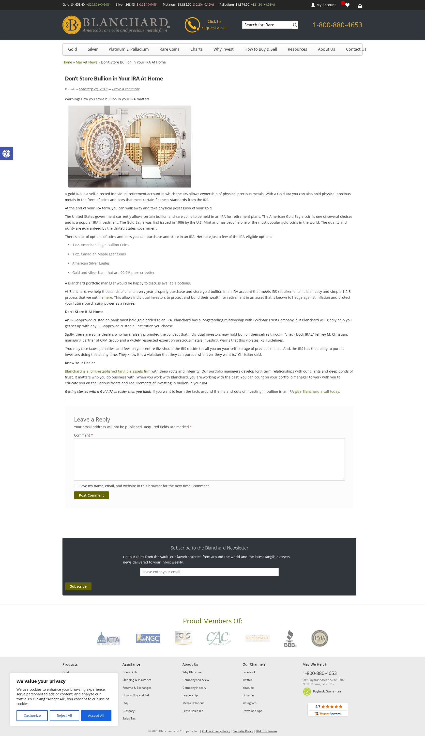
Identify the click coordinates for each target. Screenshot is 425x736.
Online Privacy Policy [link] (216, 731)
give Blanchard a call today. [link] (317, 391)
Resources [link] (297, 49)
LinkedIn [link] (248, 695)
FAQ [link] (125, 703)
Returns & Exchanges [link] (137, 688)
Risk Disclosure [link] (266, 731)
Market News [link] (86, 62)
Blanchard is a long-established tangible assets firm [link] (108, 371)
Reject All (64, 715)
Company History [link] (194, 688)
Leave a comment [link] (125, 89)
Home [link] (67, 62)
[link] (6, 153)
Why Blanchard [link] (192, 672)
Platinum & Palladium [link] (129, 49)
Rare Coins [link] (170, 49)
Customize (32, 715)
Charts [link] (196, 49)
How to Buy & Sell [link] (260, 49)
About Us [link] (326, 49)
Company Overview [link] (195, 680)
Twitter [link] (247, 680)
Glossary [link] (128, 711)
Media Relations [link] (193, 703)
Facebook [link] (249, 672)
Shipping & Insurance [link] (137, 680)
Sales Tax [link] (129, 718)
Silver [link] (93, 49)
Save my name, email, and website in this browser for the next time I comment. (144, 486)
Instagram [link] (250, 703)
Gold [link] (72, 49)
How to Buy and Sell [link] (136, 695)
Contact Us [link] (356, 49)
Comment (83, 435)
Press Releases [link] (192, 711)
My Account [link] (326, 4)
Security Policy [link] (243, 731)
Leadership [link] (190, 695)
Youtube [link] (248, 688)
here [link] (108, 297)
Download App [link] (252, 711)
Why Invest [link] (223, 49)
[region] (64, 699)
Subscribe (78, 586)
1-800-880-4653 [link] (338, 24)
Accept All (96, 715)
